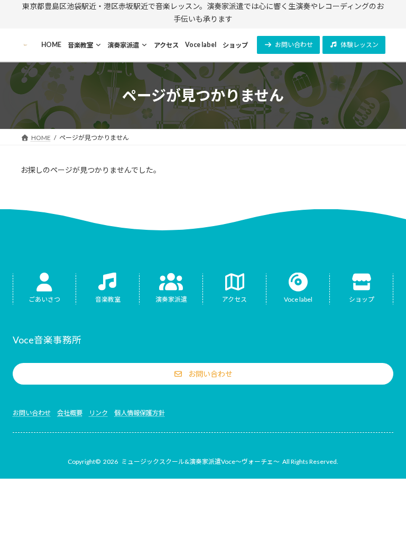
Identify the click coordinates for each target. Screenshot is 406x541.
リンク (98, 413)
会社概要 (69, 413)
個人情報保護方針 (139, 413)
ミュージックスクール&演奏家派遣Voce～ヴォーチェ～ (200, 461)
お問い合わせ (32, 413)
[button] (288, 45)
